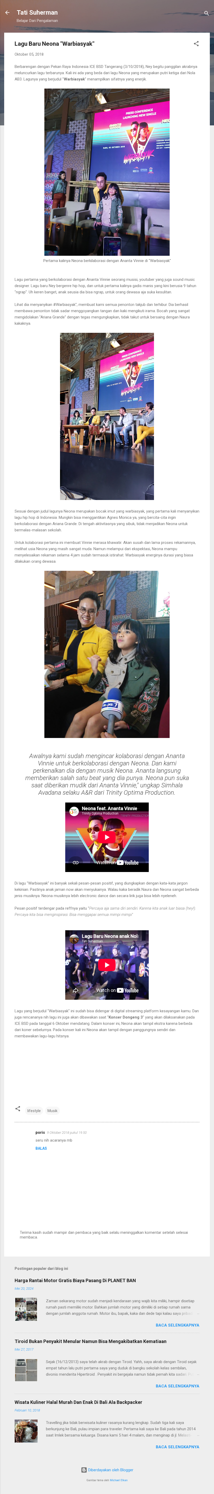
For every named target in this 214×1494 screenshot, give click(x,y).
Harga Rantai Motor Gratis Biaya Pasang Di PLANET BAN (75, 1280)
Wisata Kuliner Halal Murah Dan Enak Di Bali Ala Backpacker (78, 1402)
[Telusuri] (207, 14)
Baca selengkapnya (177, 1325)
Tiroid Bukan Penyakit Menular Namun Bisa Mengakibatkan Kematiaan (91, 1341)
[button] (196, 44)
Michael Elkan (119, 1480)
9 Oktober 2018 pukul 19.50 (67, 1133)
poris (40, 1132)
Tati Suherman (37, 12)
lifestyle (34, 1110)
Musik (52, 1110)
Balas (41, 1148)
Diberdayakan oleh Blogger (110, 1470)
